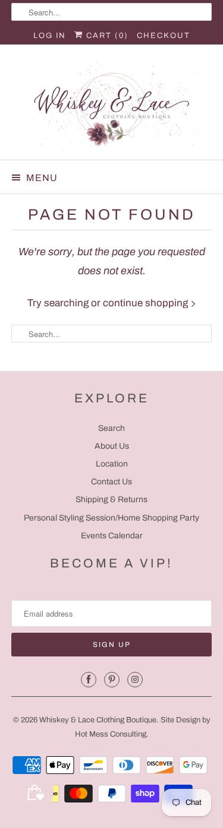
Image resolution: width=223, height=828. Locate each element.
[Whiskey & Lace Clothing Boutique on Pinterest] (112, 679)
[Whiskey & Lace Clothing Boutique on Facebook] (88, 679)
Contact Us (111, 481)
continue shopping (146, 303)
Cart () (105, 35)
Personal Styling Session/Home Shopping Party (111, 517)
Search (111, 428)
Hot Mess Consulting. (112, 734)
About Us (112, 446)
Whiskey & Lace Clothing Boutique (97, 720)
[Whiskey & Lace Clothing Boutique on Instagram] (135, 679)
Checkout (163, 35)
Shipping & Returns (111, 499)
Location (112, 463)
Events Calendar (112, 535)
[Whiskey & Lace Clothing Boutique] (111, 106)
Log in (49, 35)
